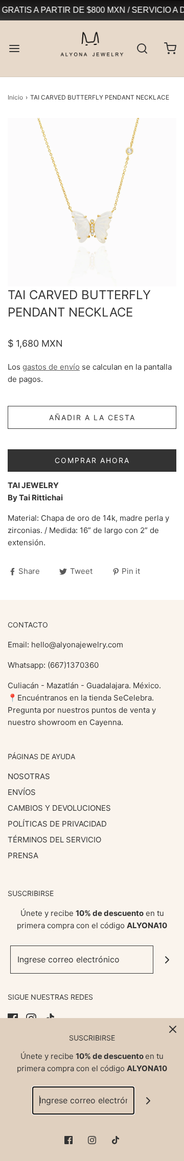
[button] (92, 202)
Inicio (15, 97)
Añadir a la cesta (92, 417)
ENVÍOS (22, 792)
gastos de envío (51, 367)
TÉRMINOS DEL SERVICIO (54, 839)
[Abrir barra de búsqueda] (142, 49)
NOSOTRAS (29, 776)
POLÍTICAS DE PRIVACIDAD (57, 824)
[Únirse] (167, 960)
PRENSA (23, 855)
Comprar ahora (92, 460)
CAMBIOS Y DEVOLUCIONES (59, 808)
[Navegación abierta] (14, 49)
